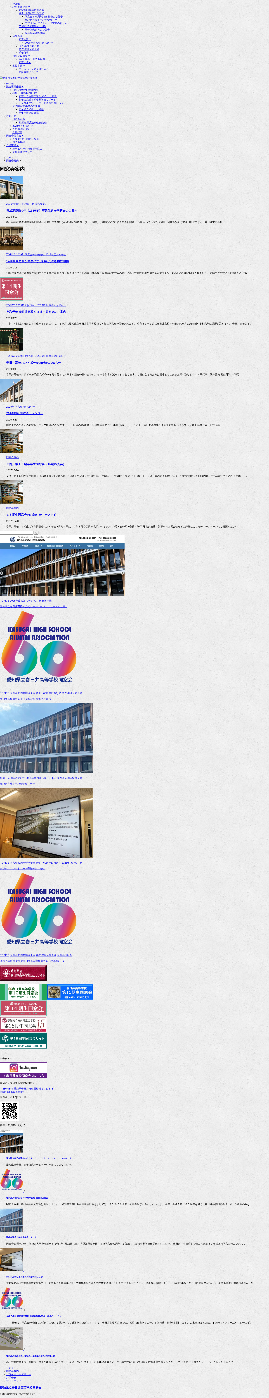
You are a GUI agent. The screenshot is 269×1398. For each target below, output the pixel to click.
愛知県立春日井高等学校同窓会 (20, 1387)
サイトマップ (13, 1381)
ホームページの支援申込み (27, 148)
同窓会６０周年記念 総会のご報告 (38, 96)
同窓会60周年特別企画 (25, 89)
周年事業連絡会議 (29, 112)
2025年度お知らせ (22, 129)
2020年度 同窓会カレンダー (24, 413)
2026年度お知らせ (22, 125)
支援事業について (22, 152)
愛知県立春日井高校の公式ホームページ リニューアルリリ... (33, 606)
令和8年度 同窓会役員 (25, 139)
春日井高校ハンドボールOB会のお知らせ (33, 362)
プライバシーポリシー (18, 1374)
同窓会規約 (18, 142)
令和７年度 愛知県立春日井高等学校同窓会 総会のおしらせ (33, 1316)
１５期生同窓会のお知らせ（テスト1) (31, 514)
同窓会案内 (18, 119)
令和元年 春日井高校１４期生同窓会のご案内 (36, 311)
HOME (10, 83)
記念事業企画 (15, 86)
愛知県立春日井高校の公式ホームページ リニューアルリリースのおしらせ (40, 1158)
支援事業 (12, 145)
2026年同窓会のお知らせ (33, 122)
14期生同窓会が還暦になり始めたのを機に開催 (37, 261)
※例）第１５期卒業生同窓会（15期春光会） (36, 464)
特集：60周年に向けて (25, 93)
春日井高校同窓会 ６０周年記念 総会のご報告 (25, 699)
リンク (10, 1368)
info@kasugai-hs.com (12, 1091)
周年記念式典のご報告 (31, 109)
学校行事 (17, 132)
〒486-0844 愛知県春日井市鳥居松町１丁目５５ (27, 1088)
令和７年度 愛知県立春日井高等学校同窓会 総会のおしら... (33, 961)
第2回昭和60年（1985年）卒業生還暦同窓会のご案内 (41, 210)
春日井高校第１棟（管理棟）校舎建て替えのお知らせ (30, 1356)
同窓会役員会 (15, 135)
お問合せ (11, 1377)
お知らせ (12, 116)
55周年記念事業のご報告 (26, 106)
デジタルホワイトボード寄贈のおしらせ (41, 103)
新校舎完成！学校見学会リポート (37, 99)
